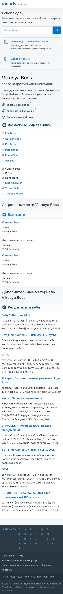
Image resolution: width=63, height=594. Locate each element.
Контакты (7, 569)
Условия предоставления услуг (19, 560)
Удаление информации (20, 110)
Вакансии (46, 565)
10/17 (45, 577)
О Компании (8, 555)
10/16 (52, 577)
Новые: (5, 577)
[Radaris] (9, 3)
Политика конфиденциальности (20, 565)
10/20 (26, 577)
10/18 (39, 577)
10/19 (33, 577)
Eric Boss (10, 133)
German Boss (13, 138)
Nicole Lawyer (13, 182)
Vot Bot (9, 160)
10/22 (12, 577)
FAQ (21, 555)
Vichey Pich (12, 188)
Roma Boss (11, 155)
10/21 (19, 577)
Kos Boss (10, 144)
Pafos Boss (11, 149)
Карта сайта (9, 529)
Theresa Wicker (14, 193)
